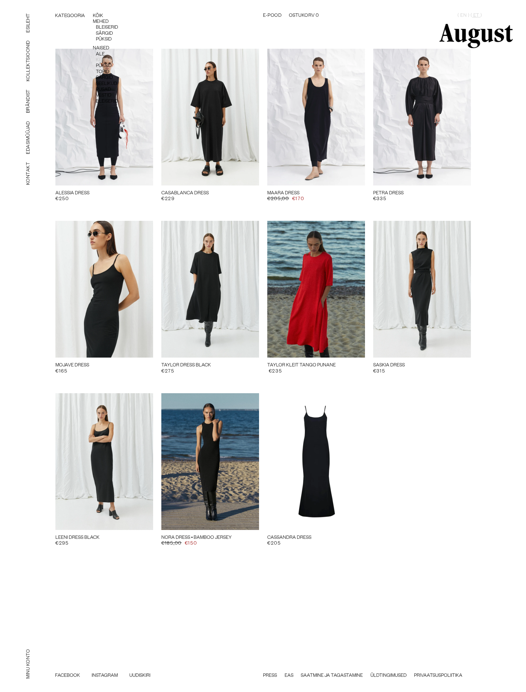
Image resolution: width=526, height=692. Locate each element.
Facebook (67, 674)
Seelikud (106, 82)
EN (463, 14)
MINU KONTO (27, 664)
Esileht (27, 23)
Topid (102, 71)
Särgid (104, 32)
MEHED (101, 20)
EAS (289, 674)
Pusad (103, 88)
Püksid (104, 38)
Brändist (27, 101)
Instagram (105, 674)
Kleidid (104, 59)
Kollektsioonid (27, 61)
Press (270, 674)
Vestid (103, 94)
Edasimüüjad (27, 137)
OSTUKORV (304, 14)
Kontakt (27, 173)
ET (476, 14)
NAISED (101, 47)
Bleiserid (107, 26)
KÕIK (98, 15)
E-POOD (272, 14)
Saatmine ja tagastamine (332, 674)
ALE (100, 53)
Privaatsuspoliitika (438, 674)
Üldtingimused (388, 674)
